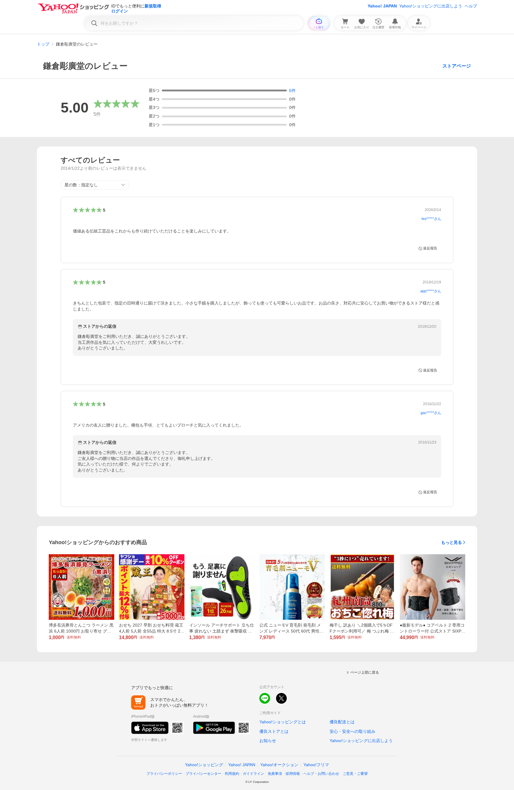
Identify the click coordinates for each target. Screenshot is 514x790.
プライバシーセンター (203, 774)
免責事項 (275, 774)
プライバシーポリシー (164, 774)
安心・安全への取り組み (352, 731)
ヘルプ (471, 6)
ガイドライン (253, 774)
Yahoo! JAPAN (382, 6)
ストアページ (456, 65)
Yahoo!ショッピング (204, 764)
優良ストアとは (274, 731)
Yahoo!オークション (279, 764)
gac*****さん (431, 413)
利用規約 (232, 774)
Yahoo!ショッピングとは (282, 721)
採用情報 (293, 774)
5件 (292, 90)
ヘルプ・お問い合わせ (321, 774)
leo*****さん (431, 219)
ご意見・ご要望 (355, 774)
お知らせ (267, 740)
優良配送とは (342, 721)
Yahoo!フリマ (316, 764)
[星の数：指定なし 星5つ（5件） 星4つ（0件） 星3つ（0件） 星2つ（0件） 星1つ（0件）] (95, 185)
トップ (43, 44)
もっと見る (451, 542)
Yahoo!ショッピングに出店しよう (430, 6)
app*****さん (430, 291)
